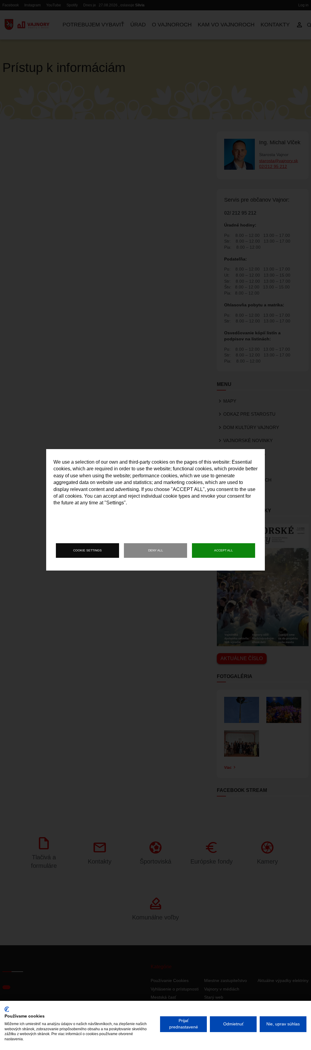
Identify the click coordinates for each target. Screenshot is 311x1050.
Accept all (223, 550)
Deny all (155, 550)
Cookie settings (87, 550)
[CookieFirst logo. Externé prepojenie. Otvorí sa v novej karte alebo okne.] (7, 1009)
